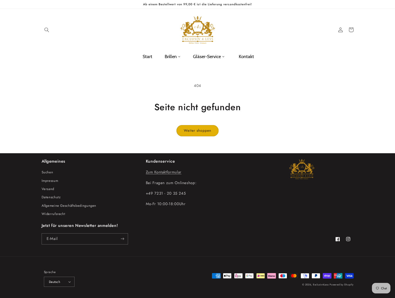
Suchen (47, 172)
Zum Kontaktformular (163, 172)
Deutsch (54, 281)
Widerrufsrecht (53, 213)
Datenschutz (51, 197)
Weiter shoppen (197, 130)
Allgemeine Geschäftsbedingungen (69, 205)
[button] (47, 29)
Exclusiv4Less (321, 284)
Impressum (50, 180)
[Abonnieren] (122, 238)
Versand (48, 188)
